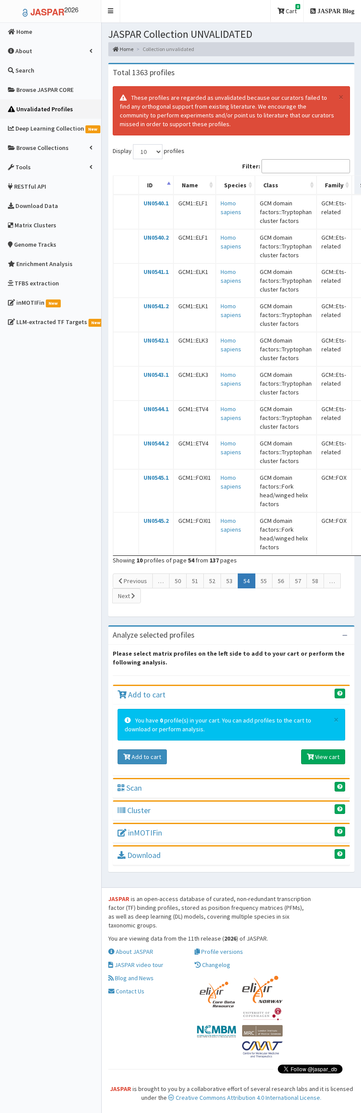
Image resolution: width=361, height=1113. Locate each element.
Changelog (215, 965)
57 (298, 581)
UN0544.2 (156, 443)
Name (190, 185)
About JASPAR (133, 952)
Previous (134, 581)
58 (315, 581)
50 (178, 581)
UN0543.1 (156, 375)
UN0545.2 (156, 521)
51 (195, 581)
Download (143, 855)
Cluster (138, 810)
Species (235, 185)
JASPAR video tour (138, 965)
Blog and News (134, 978)
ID (150, 185)
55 (264, 581)
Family (334, 185)
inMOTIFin (144, 833)
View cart (326, 757)
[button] (110, 11)
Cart (291, 9)
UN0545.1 (156, 478)
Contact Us (129, 991)
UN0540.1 (156, 203)
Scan (133, 788)
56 (281, 581)
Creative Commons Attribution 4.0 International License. (247, 1098)
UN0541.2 (156, 306)
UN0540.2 (156, 237)
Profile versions (221, 952)
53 (229, 581)
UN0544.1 (156, 409)
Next (124, 596)
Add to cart (146, 695)
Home (126, 49)
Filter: (251, 166)
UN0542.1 (156, 340)
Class (270, 185)
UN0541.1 (156, 272)
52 (212, 581)
